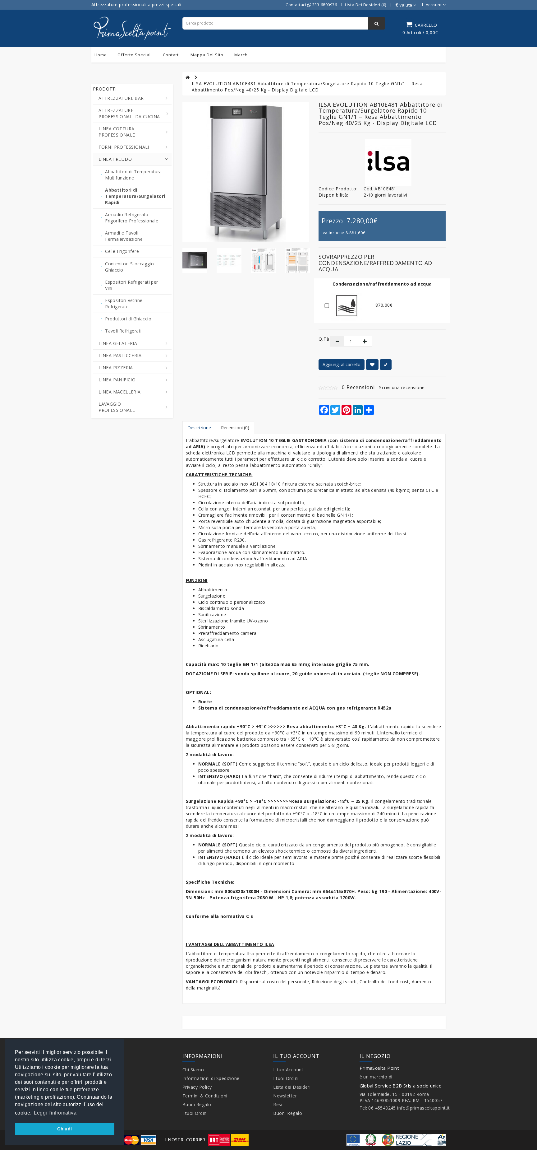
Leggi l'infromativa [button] (55, 1112)
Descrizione (199, 428)
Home (100, 55)
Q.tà (320, 339)
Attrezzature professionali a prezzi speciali (136, 4)
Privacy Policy (197, 1087)
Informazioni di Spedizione (211, 1078)
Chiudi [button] (64, 1128)
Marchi (241, 55)
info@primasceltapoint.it (423, 1108)
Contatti (171, 55)
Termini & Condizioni (204, 1096)
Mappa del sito (206, 55)
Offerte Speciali (134, 55)
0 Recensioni (358, 387)
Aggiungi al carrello (341, 364)
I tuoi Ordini (195, 1113)
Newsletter (285, 1096)
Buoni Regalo (196, 1104)
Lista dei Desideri (291, 1087)
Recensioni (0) (235, 428)
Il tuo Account (288, 1070)
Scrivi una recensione (402, 387)
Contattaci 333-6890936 (311, 4)
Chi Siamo (193, 1070)
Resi (277, 1104)
